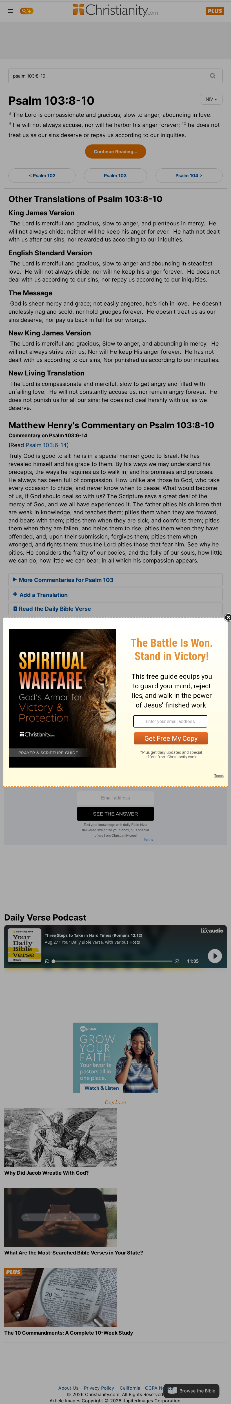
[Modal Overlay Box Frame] (115, 702)
